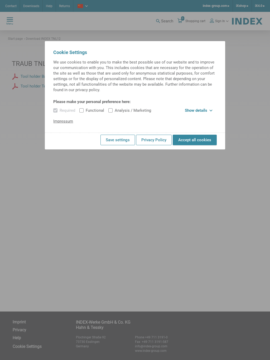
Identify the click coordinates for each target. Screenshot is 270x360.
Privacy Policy (153, 140)
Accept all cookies (194, 140)
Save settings (118, 140)
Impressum (63, 121)
